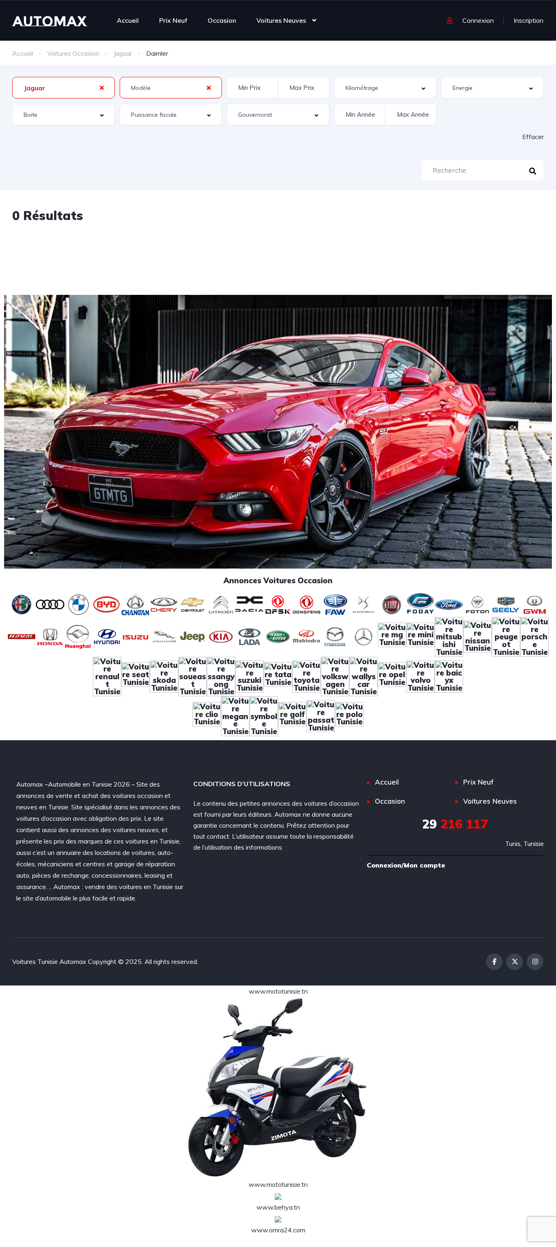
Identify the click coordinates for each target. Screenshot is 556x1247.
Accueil (128, 20)
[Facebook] (494, 961)
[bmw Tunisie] (78, 603)
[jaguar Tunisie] (164, 636)
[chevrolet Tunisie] (192, 603)
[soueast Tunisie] (192, 675)
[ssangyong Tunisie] (221, 675)
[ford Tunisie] (449, 603)
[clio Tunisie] (207, 715)
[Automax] (49, 20)
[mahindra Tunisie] (306, 636)
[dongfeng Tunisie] (306, 603)
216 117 (455, 824)
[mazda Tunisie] (335, 636)
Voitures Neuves (281, 20)
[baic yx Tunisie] (449, 675)
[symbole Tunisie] (264, 715)
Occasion (222, 20)
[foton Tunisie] (477, 603)
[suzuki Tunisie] (249, 675)
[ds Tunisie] (363, 603)
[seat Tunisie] (135, 675)
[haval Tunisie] (21, 636)
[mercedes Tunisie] (363, 636)
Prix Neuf (173, 20)
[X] (514, 961)
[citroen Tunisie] (221, 603)
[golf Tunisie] (292, 715)
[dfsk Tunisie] (278, 603)
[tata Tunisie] (278, 675)
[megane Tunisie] (235, 715)
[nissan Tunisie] (477, 636)
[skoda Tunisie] (164, 675)
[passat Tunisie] (320, 715)
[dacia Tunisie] (249, 603)
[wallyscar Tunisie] (363, 675)
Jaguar (123, 53)
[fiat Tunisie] (392, 603)
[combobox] (63, 87)
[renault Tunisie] (107, 675)
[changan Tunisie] (135, 603)
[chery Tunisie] (164, 603)
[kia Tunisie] (221, 636)
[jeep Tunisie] (192, 636)
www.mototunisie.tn (278, 991)
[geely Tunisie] (506, 603)
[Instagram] (535, 961)
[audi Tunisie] (50, 603)
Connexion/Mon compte (406, 865)
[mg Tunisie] (392, 636)
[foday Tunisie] (420, 603)
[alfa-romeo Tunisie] (21, 603)
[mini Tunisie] (420, 636)
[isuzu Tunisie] (135, 636)
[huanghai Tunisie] (78, 636)
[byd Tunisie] (107, 603)
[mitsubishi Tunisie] (449, 636)
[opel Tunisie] (392, 675)
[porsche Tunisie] (534, 636)
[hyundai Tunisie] (107, 636)
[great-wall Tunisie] (534, 603)
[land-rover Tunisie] (278, 636)
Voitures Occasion (73, 53)
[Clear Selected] (101, 87)
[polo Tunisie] (349, 715)
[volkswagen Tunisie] (335, 675)
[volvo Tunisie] (420, 675)
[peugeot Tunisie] (506, 636)
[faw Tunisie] (335, 603)
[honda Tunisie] (50, 636)
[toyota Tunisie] (306, 675)
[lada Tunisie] (249, 636)
